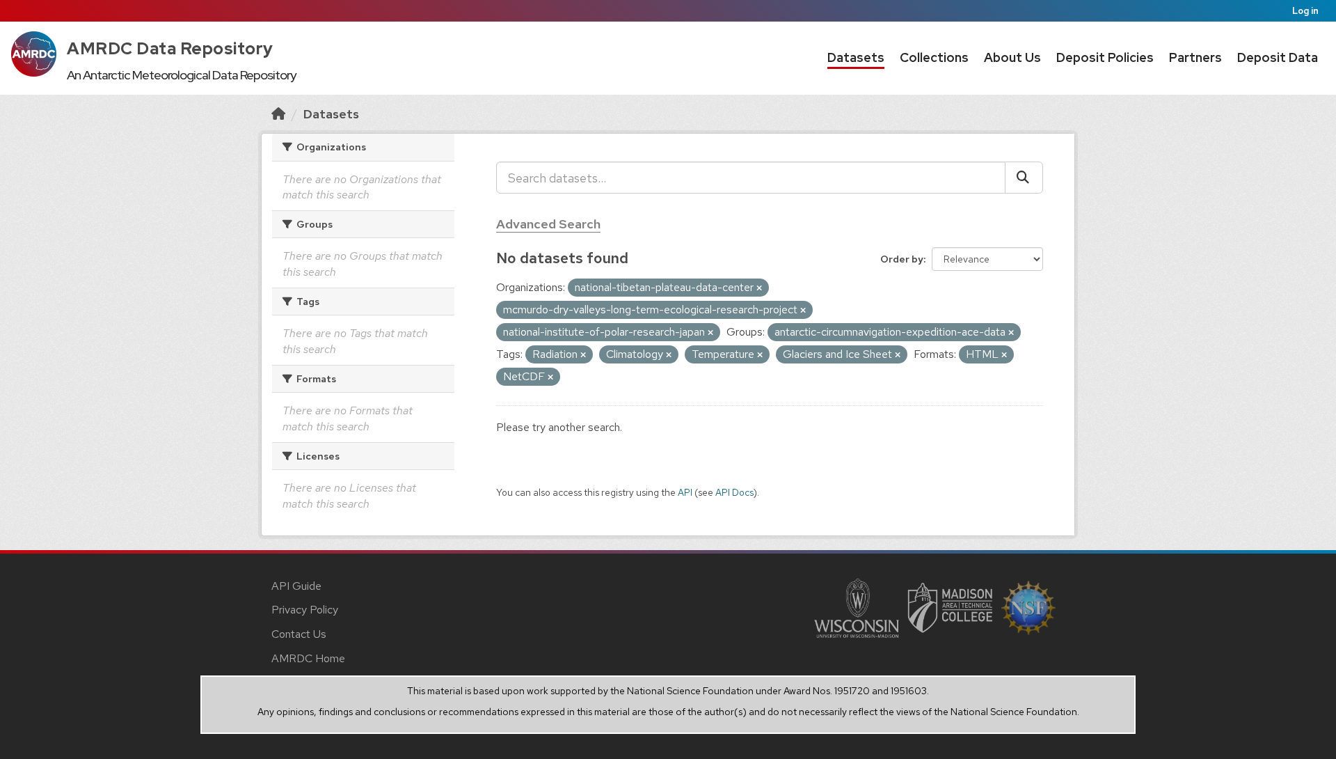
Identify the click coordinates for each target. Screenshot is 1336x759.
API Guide (296, 586)
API (685, 492)
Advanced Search (548, 224)
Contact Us (298, 634)
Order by (901, 259)
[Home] (278, 114)
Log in (1305, 11)
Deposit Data (1277, 57)
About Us (1012, 57)
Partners (1195, 57)
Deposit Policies (1105, 57)
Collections (934, 57)
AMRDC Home (308, 658)
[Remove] (759, 288)
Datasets (855, 57)
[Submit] (1024, 178)
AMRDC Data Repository (170, 48)
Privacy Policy (304, 609)
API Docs (734, 492)
